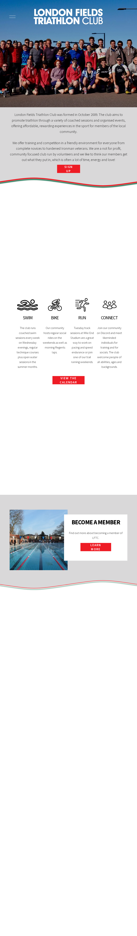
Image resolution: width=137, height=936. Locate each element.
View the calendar (68, 380)
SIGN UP (68, 169)
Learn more (95, 547)
